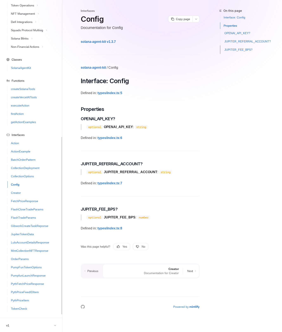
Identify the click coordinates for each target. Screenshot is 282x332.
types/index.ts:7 (109, 183)
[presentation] (31, 159)
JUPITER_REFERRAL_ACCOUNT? (247, 41)
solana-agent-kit (93, 67)
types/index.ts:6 (109, 138)
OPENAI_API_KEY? (237, 33)
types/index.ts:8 (109, 228)
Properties (230, 25)
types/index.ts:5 (109, 93)
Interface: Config (234, 17)
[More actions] (196, 19)
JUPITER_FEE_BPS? (238, 49)
